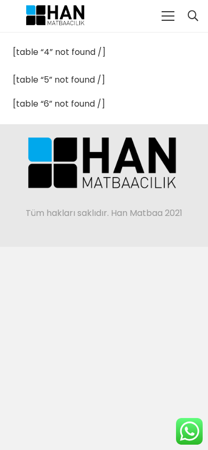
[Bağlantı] (56, 16)
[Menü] (168, 16)
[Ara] (193, 16)
